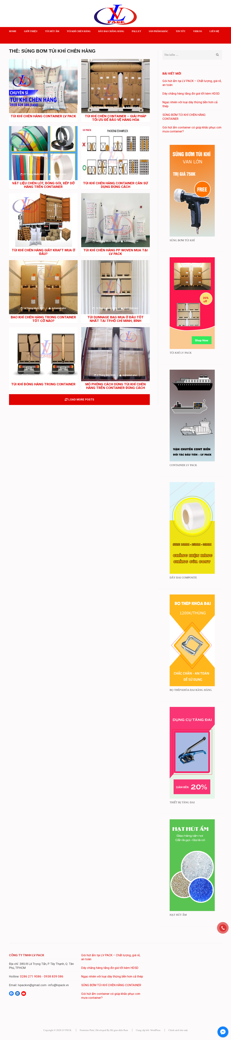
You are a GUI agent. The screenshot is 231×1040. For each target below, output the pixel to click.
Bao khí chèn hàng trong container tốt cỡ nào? (43, 319)
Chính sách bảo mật (178, 1030)
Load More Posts (81, 399)
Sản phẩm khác (158, 31)
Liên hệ (214, 31)
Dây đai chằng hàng (111, 31)
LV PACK (66, 1030)
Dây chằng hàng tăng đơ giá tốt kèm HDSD (191, 93)
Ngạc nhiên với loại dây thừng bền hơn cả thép (112, 976)
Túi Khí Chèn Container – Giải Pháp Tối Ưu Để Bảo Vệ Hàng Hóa (115, 118)
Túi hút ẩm (52, 31)
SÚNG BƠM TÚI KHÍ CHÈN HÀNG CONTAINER (111, 985)
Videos (197, 31)
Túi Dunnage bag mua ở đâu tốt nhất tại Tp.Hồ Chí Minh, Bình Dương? (115, 320)
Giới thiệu (31, 31)
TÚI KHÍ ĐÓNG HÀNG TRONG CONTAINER (43, 384)
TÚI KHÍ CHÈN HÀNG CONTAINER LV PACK (43, 116)
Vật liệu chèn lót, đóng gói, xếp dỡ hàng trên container (43, 185)
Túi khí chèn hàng (79, 31)
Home (12, 31)
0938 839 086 (53, 976)
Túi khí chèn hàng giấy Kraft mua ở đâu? (43, 252)
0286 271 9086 (30, 976)
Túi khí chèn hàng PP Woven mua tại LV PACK (115, 252)
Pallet (136, 31)
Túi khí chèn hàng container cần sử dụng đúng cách (115, 185)
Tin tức (181, 31)
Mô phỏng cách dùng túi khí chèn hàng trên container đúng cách (115, 386)
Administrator (61, 107)
